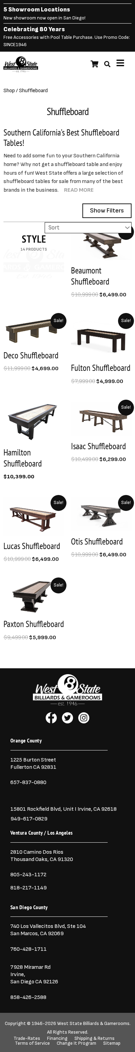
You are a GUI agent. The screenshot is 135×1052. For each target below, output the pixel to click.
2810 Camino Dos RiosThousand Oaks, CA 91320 (41, 856)
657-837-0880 (28, 782)
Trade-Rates (27, 1038)
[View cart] (94, 64)
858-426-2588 (28, 997)
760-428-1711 (29, 949)
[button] (120, 64)
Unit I (69, 809)
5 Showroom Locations (36, 9)
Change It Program (76, 1043)
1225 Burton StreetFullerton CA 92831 (33, 763)
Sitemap (111, 1043)
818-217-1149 (28, 887)
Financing (57, 1038)
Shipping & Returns (94, 1038)
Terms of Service (32, 1043)
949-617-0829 (28, 818)
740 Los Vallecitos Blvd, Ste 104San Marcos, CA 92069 (48, 930)
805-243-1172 (28, 874)
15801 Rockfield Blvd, (36, 809)
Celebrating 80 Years (34, 29)
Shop (9, 90)
